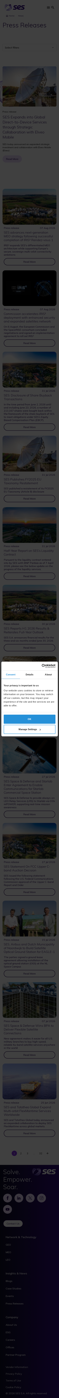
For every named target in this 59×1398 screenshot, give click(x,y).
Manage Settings (28, 729)
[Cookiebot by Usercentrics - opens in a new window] (42, 666)
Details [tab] (29, 674)
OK (29, 719)
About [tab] (48, 674)
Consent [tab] (10, 674)
